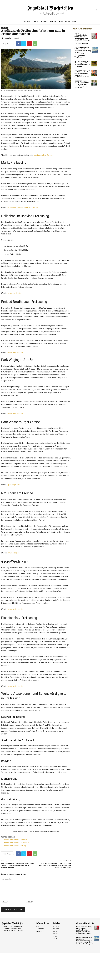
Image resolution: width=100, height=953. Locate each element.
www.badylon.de (14, 293)
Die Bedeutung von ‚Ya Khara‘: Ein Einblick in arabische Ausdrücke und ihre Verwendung (55, 865)
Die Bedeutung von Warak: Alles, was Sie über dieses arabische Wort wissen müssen (17, 865)
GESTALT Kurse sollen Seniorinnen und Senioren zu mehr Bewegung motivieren (82, 84)
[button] (96, 10)
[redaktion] (2, 38)
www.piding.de (14, 553)
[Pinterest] (29, 43)
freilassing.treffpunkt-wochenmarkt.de (23, 207)
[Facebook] (18, 43)
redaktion (8, 38)
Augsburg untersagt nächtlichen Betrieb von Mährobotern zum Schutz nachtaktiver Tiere (82, 73)
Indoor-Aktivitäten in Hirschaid (15, 840)
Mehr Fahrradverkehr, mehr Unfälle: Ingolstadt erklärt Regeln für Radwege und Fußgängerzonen (82, 38)
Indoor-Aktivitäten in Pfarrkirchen (16, 842)
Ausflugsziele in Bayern (43, 155)
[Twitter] (23, 43)
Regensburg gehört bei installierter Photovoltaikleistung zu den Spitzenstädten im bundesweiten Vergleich (84, 941)
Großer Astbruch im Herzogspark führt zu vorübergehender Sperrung (82, 63)
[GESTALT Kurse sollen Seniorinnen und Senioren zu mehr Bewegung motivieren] (94, 83)
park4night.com (14, 484)
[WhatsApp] (35, 43)
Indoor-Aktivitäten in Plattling (15, 845)
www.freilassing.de (15, 352)
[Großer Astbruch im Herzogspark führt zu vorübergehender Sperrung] (94, 64)
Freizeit (4, 27)
